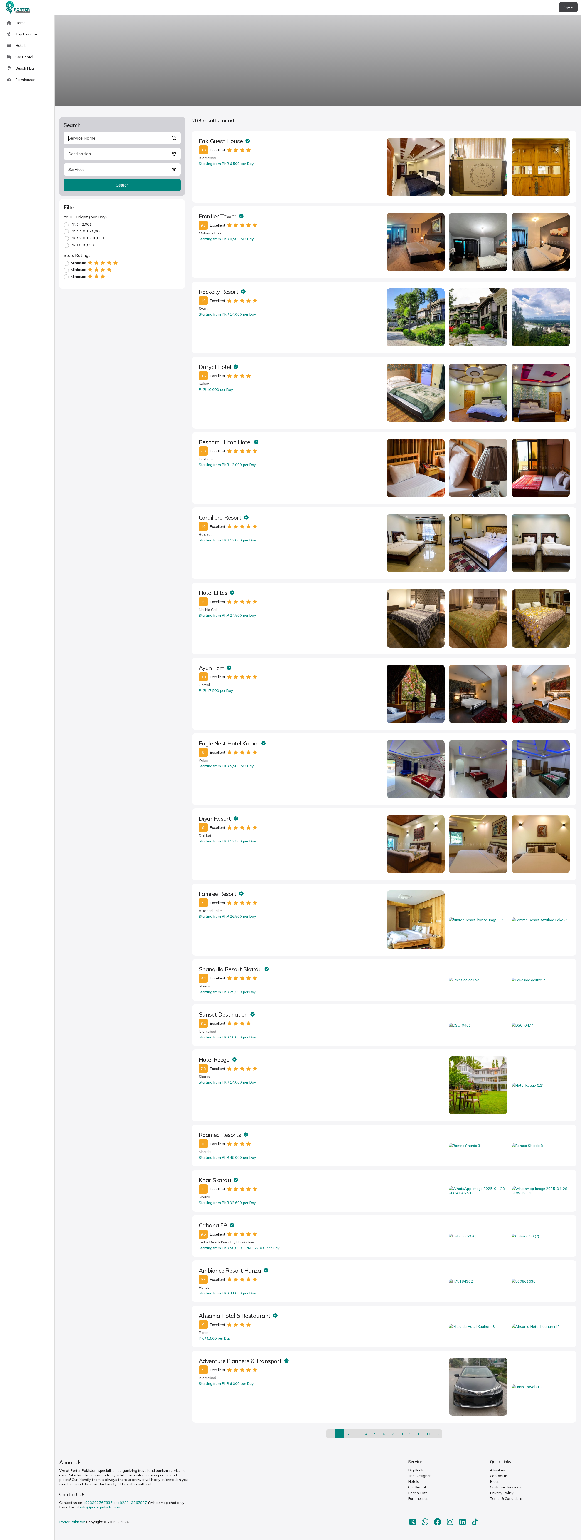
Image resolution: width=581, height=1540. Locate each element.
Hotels (413, 1481)
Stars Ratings (77, 255)
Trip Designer (419, 1475)
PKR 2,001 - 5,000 (86, 231)
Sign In (568, 7)
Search (122, 185)
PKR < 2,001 (81, 224)
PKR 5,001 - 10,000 (87, 238)
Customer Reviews (505, 1487)
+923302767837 (98, 1502)
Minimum (78, 262)
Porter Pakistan (72, 1522)
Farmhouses (418, 1498)
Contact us (499, 1475)
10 (419, 1434)
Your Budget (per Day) (85, 216)
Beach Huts (417, 1492)
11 (428, 1434)
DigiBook (415, 1470)
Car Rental (417, 1487)
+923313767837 (132, 1502)
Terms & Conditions (506, 1498)
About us (497, 1470)
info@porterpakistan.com (101, 1507)
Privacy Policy (502, 1492)
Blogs (494, 1481)
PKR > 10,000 (82, 244)
